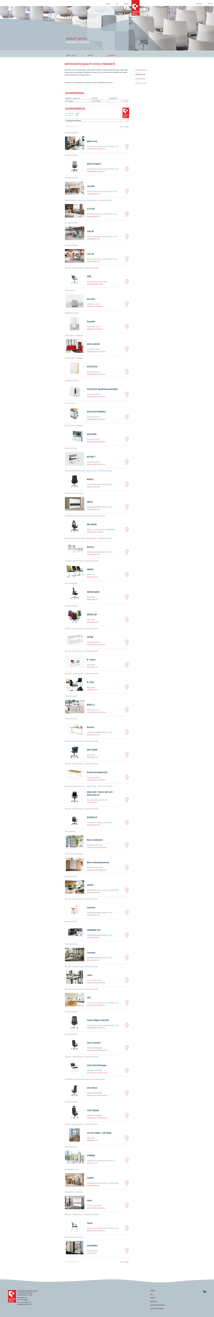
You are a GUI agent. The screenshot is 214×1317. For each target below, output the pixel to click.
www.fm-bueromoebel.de (96, 983)
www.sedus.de (92, 802)
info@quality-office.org (24, 1304)
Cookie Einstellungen (156, 1308)
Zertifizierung (140, 79)
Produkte (112, 55)
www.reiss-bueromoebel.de (96, 847)
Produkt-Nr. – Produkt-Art (72, 98)
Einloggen (199, 4)
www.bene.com (92, 667)
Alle (127, 127)
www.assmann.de (93, 509)
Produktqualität (141, 70)
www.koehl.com (92, 577)
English (210, 4)
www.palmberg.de (93, 892)
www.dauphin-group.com (96, 149)
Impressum (153, 1301)
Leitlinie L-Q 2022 (141, 83)
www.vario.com (92, 1163)
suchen (126, 101)
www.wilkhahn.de (93, 194)
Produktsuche (141, 74)
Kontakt (126, 4)
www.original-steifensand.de (97, 1050)
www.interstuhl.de (93, 487)
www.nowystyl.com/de (95, 284)
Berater (90, 55)
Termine (107, 4)
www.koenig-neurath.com (96, 352)
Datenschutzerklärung (157, 1305)
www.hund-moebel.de (95, 306)
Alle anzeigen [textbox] (70, 101)
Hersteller (95, 98)
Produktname (113, 98)
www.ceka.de (91, 1253)
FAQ (117, 4)
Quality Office (71, 55)
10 (121, 127)
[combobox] (78, 101)
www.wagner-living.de (95, 532)
